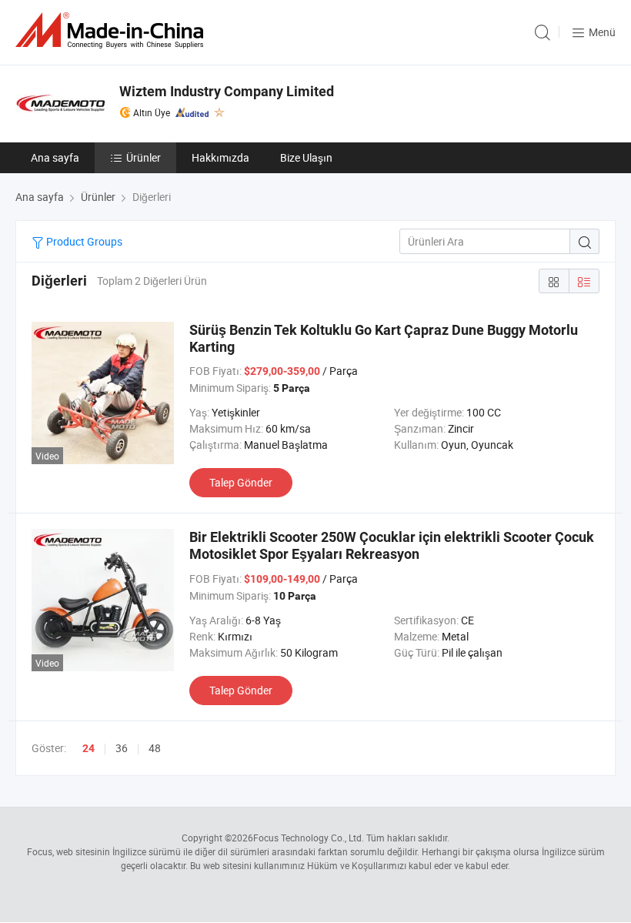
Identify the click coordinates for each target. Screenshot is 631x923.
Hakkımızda (220, 157)
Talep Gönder (240, 482)
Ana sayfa (55, 157)
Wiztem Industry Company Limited (226, 91)
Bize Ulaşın (306, 157)
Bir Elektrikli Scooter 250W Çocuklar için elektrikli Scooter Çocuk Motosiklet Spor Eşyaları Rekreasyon (391, 545)
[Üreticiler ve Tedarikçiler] (112, 30)
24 (88, 748)
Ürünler (143, 157)
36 (121, 748)
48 (155, 748)
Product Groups (83, 241)
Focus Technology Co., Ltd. (308, 837)
